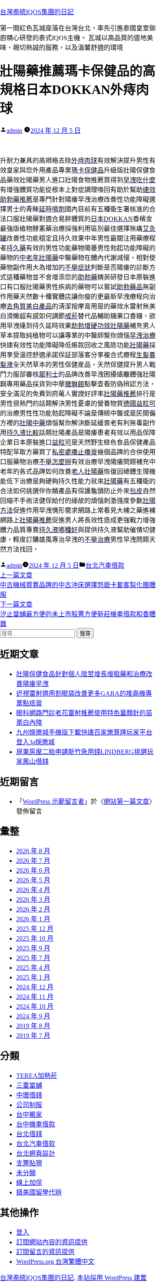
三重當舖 (29, 1085)
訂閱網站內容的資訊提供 (52, 1242)
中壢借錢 (29, 1095)
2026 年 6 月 (33, 870)
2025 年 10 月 (34, 938)
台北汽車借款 (104, 565)
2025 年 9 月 (33, 948)
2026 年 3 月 (33, 899)
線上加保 (29, 1182)
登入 (22, 1232)
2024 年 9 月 (33, 1016)
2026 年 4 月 (33, 889)
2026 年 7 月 (33, 860)
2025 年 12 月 (34, 928)
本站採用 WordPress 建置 (112, 1277)
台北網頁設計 (35, 1153)
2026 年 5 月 (33, 880)
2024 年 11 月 (34, 996)
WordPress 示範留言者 (53, 801)
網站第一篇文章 (126, 801)
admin (14, 130)
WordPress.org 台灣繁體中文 (55, 1261)
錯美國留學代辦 (39, 1192)
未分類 (26, 1172)
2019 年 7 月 (33, 1035)
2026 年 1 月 (33, 919)
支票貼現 (29, 1163)
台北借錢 (29, 1134)
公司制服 (29, 1104)
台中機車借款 (35, 1124)
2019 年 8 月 (33, 1025)
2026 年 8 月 (33, 851)
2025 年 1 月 (33, 977)
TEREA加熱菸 (36, 1075)
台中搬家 (29, 1114)
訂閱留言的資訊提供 (45, 1251)
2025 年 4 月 (33, 967)
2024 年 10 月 (34, 1006)
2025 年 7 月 (33, 957)
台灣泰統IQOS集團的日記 (37, 12)
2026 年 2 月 (33, 909)
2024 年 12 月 (34, 987)
